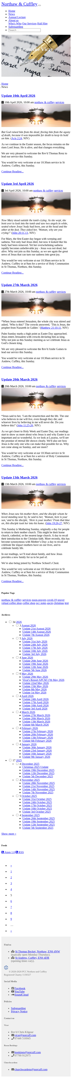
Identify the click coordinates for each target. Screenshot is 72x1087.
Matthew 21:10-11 (51, 327)
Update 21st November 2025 (38, 786)
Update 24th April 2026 (35, 699)
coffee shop (29, 603)
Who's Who (14, 23)
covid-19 (52, 599)
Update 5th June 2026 (34, 670)
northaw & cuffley (44, 102)
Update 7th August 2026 (35, 634)
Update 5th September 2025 (37, 827)
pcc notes (41, 603)
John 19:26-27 (54, 523)
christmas (59, 603)
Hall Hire (42, 23)
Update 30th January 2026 (37, 747)
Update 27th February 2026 (37, 731)
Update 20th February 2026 (37, 734)
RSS (21, 852)
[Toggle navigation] (39, 5)
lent (67, 603)
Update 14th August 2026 (36, 631)
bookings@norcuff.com (28, 1052)
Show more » (8, 833)
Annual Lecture (17, 17)
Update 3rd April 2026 (17, 184)
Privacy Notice (19, 1011)
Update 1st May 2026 (34, 692)
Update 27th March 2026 (19, 285)
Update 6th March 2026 (35, 724)
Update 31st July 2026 (34, 641)
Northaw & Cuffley (19, 3)
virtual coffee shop (11, 603)
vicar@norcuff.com (25, 1035)
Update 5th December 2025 (37, 776)
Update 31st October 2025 (37, 799)
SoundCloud (21, 994)
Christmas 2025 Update (35, 766)
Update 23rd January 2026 (37, 750)
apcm (50, 603)
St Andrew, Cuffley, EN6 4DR (32, 957)
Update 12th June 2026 (35, 667)
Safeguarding (15, 26)
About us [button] (13, 20)
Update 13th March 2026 (19, 477)
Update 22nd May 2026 (35, 683)
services (59, 102)
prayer (60, 599)
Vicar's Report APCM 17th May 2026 (43, 679)
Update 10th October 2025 (37, 808)
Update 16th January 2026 (37, 753)
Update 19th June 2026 (35, 663)
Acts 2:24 (16, 138)
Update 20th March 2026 (19, 379)
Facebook (20, 988)
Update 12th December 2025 (38, 773)
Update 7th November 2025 (37, 792)
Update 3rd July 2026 (34, 654)
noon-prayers (39, 599)
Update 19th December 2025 (38, 770)
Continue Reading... (12, 171)
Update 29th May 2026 (35, 676)
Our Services (29, 23)
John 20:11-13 (20, 232)
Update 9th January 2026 (36, 756)
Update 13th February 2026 (37, 737)
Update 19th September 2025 (38, 821)
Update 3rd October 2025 (36, 811)
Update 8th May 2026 (34, 689)
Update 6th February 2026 (37, 740)
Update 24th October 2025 (37, 802)
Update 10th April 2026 (18, 95)
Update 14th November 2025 (38, 789)
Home (11, 10)
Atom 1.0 (9, 852)
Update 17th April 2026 (35, 702)
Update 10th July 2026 (35, 650)
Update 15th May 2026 (35, 686)
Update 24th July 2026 (35, 644)
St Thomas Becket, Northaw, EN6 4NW (37, 951)
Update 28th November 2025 (38, 783)
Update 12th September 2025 (38, 824)
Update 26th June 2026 (35, 660)
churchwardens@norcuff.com (31, 1069)
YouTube (20, 991)
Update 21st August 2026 (36, 628)
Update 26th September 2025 (38, 818)
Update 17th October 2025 (37, 805)
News (11, 14)
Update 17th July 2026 (35, 647)
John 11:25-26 (25, 425)
